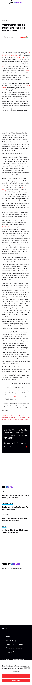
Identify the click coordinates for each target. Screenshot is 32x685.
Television (5, 21)
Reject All (16, 676)
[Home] (5, 629)
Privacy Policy (11, 641)
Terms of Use (11, 652)
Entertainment (7, 503)
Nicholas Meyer (6, 227)
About (8, 636)
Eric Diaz (5, 36)
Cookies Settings (16, 671)
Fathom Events (21, 57)
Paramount (12, 417)
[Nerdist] (15, 2)
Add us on (23, 37)
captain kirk (13, 415)
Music (4, 526)
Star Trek (4, 66)
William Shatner (21, 420)
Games (4, 491)
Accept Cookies (16, 680)
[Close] (30, 662)
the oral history (13, 397)
